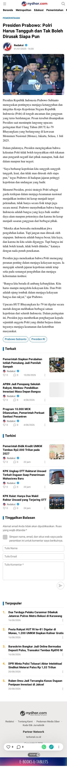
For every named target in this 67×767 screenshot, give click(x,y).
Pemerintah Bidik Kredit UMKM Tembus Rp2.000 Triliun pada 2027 (22, 449)
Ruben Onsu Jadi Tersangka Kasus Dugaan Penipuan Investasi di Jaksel (35, 682)
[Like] (8, 747)
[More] (44, 375)
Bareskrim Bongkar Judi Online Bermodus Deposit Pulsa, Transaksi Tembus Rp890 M (35, 648)
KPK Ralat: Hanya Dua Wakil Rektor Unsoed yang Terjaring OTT (24, 498)
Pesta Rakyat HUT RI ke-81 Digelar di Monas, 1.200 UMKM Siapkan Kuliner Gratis (36, 631)
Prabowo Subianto (15, 339)
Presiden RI (38, 339)
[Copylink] (51, 747)
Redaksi (19, 45)
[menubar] (4, 3)
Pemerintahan (11, 18)
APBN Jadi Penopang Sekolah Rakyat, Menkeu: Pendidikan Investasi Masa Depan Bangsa (22, 387)
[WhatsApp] (44, 747)
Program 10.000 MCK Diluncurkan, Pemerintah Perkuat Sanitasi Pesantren (23, 412)
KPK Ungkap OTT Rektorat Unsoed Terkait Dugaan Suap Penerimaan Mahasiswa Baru (24, 474)
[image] (56, 364)
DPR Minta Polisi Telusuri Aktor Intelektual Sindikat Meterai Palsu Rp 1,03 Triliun (35, 665)
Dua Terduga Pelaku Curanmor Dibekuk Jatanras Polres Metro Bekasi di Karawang (35, 614)
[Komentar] (18, 747)
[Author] (7, 46)
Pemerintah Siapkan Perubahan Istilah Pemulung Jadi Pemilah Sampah (22, 363)
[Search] (63, 3)
